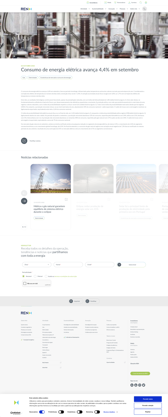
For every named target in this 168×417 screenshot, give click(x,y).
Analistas (132, 334)
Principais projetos (47, 332)
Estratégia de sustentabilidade (71, 324)
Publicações (133, 354)
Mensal (40, 276)
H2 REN (44, 357)
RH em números (111, 329)
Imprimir (77, 301)
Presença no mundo (26, 329)
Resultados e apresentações (137, 329)
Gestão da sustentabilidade (70, 327)
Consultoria (45, 340)
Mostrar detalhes (109, 412)
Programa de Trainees (112, 342)
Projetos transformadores (91, 327)
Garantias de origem (47, 342)
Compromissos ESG (26, 335)
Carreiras (133, 2)
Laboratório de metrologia (49, 337)
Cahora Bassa (45, 350)
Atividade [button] (83, 9)
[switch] (61, 411)
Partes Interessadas (69, 329)
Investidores (93, 3)
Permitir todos (148, 399)
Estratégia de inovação (91, 324)
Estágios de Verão (111, 347)
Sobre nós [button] (133, 9)
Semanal (29, 276)
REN (22, 48)
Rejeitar (147, 412)
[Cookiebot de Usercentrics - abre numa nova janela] (16, 413)
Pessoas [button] (122, 9)
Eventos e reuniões (135, 337)
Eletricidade (33, 77)
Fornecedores (121, 2)
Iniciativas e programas (91, 329)
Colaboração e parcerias (91, 332)
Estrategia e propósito (26, 332)
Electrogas (45, 347)
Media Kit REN (134, 357)
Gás (23, 77)
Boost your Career (111, 340)
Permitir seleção (147, 405)
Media (109, 2)
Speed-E (44, 352)
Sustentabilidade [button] (97, 9)
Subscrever (132, 265)
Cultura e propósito (111, 324)
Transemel (45, 345)
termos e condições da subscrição (66, 276)
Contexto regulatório (26, 327)
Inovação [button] (111, 9)
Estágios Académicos (112, 345)
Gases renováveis (46, 355)
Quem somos (24, 324)
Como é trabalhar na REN (113, 327)
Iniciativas (66, 332)
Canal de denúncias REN (140, 373)
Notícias (35, 48)
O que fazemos (46, 324)
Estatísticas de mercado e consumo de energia (55, 77)
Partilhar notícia (35, 141)
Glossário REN (134, 363)
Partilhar (93, 301)
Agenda (132, 352)
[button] (140, 2)
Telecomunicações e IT (48, 335)
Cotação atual (133, 327)
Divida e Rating (134, 332)
